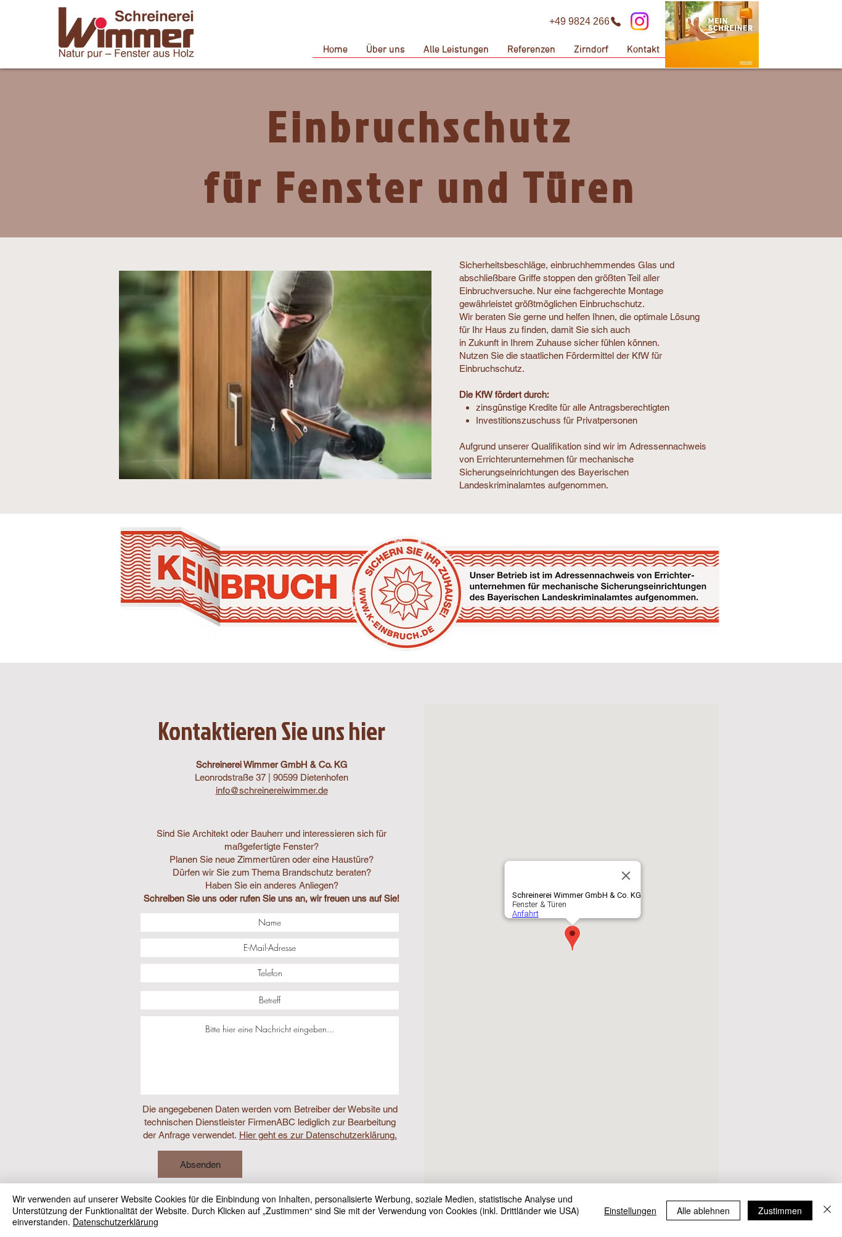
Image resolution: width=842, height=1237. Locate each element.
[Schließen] (827, 1210)
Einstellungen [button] (630, 1210)
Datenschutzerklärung (115, 1221)
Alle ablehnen (703, 1210)
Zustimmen (780, 1210)
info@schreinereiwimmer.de (272, 790)
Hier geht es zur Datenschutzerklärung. (318, 1135)
